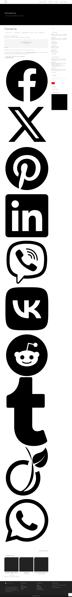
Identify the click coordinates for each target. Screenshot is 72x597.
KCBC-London (12, 56)
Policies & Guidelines (40, 589)
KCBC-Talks (17, 56)
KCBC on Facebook (55, 92)
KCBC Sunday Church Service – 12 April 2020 (58, 35)
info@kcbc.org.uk (58, 587)
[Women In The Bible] (55, 46)
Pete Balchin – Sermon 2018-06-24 (11, 573)
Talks (36, 32)
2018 (7, 56)
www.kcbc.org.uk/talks (31, 52)
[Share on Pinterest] (26, 190)
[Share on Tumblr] (26, 445)
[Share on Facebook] (26, 102)
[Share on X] (26, 145)
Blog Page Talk (25, 32)
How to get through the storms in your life (58, 70)
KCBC (9, 56)
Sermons (31, 32)
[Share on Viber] (26, 283)
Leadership (39, 586)
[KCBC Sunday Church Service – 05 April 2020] (59, 38)
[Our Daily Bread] (54, 42)
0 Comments (53, 37)
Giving (22, 589)
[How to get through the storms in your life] (58, 69)
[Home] (4, 15)
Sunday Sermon (22, 56)
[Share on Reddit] (26, 376)
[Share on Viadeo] (26, 495)
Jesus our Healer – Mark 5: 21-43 (41, 572)
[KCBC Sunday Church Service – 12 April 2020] (59, 34)
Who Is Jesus (23, 586)
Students (22, 588)
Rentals (38, 585)
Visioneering (21, 15)
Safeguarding (39, 588)
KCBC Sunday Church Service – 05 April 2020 (58, 39)
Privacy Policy (39, 587)
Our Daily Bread (54, 43)
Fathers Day (26, 572)
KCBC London (8, 32)
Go (53, 83)
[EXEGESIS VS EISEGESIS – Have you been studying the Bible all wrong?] (59, 63)
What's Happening (24, 587)
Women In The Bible (54, 47)
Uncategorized (41, 32)
